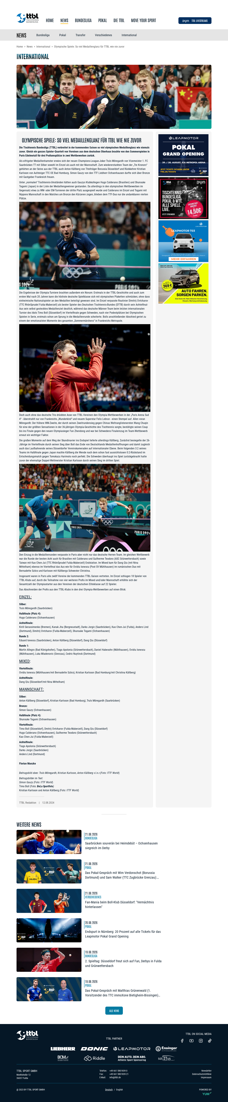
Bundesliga (83, 20)
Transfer (80, 35)
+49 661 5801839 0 (118, 1070)
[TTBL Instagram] (201, 1041)
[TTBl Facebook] (182, 1041)
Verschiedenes (103, 35)
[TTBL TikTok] (209, 1041)
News (64, 20)
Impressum (206, 1077)
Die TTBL (118, 20)
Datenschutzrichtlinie (201, 1074)
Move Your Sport (143, 20)
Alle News (114, 1010)
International (129, 35)
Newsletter (206, 1070)
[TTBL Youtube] (191, 1041)
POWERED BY (205, 1089)
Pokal (102, 20)
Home (50, 20)
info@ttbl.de (115, 1077)
